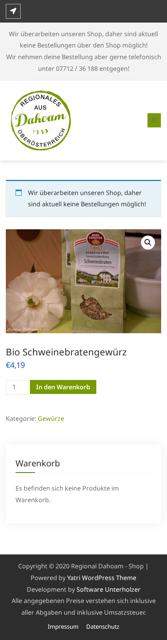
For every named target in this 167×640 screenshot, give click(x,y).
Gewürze (51, 418)
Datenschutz (102, 626)
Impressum (63, 626)
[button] (148, 243)
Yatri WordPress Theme (101, 577)
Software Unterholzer (109, 589)
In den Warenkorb (63, 387)
